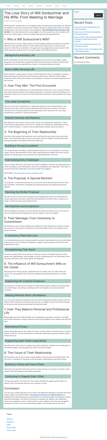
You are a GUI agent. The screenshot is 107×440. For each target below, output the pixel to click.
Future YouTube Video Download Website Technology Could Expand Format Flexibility (88, 39)
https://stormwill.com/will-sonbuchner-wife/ (28, 173)
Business (16, 6)
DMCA (9, 424)
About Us (10, 419)
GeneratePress (62, 437)
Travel (64, 6)
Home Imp (40, 6)
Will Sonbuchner (60, 30)
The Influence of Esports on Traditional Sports (46, 395)
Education (49, 6)
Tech (23, 6)
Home (8, 6)
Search (76, 12)
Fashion (31, 6)
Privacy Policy (11, 427)
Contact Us (10, 422)
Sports (57, 6)
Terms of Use (11, 430)
